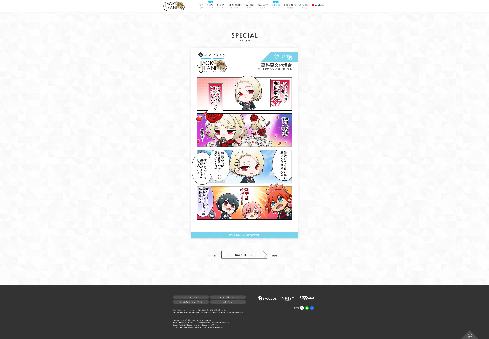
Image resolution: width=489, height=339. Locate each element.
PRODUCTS (290, 6)
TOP (201, 6)
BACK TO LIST (244, 255)
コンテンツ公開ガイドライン (228, 297)
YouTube (319, 4)
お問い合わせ (228, 302)
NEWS (210, 6)
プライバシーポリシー (191, 297)
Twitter (306, 6)
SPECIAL (276, 6)
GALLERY (263, 6)
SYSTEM (250, 6)
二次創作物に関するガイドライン (191, 302)
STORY (221, 6)
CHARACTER (235, 6)
